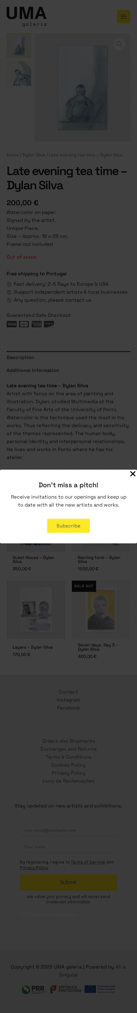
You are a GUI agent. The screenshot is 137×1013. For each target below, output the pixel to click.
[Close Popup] (133, 474)
